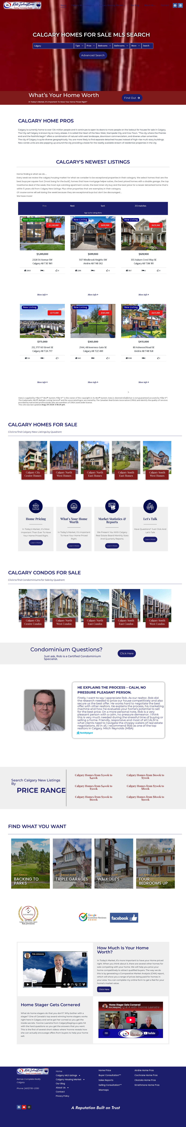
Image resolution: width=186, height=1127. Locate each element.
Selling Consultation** (110, 1085)
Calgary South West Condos (157, 622)
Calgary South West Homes (157, 474)
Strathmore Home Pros (147, 1085)
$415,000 (156, 312)
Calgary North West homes (64, 474)
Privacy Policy (62, 1095)
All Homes (20, 875)
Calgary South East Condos (126, 622)
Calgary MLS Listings (66, 1075)
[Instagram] (29, 1107)
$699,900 (105, 225)
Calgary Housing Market (68, 1079)
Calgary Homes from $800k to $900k (145, 798)
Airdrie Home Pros (144, 1070)
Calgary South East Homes (126, 474)
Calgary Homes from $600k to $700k (145, 776)
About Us (60, 1087)
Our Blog (134, 5)
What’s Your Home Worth (73, 520)
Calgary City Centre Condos (33, 622)
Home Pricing (36, 519)
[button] (79, 46)
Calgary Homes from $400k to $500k (93, 787)
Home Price (105, 1070)
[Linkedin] (180, 5)
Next (124, 392)
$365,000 (105, 312)
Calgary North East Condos (95, 622)
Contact (165, 5)
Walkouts (108, 879)
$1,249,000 (54, 225)
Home (63, 5)
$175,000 (54, 312)
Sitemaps (104, 1089)
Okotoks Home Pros (145, 1080)
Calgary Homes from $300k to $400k (93, 776)
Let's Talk (150, 519)
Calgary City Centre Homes (33, 474)
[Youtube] (24, 1107)
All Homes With (66, 875)
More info (42, 294)
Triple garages (72, 879)
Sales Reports (106, 1080)
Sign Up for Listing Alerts (93, 213)
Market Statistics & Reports (112, 520)
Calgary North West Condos (64, 622)
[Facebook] (175, 5)
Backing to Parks (26, 881)
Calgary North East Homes (95, 474)
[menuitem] (79, 46)
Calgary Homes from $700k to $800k (145, 787)
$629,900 (156, 225)
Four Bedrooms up (153, 881)
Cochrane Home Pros (146, 1075)
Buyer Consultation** (110, 1075)
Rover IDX (163, 407)
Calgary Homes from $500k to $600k (93, 798)
